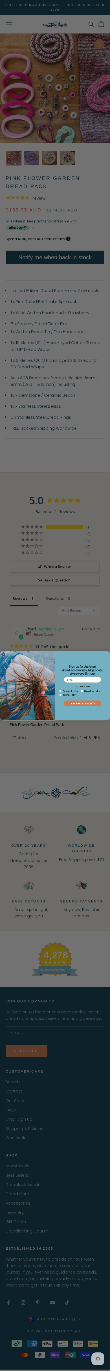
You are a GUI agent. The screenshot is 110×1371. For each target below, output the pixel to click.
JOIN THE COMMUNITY (82, 703)
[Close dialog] (3, 654)
